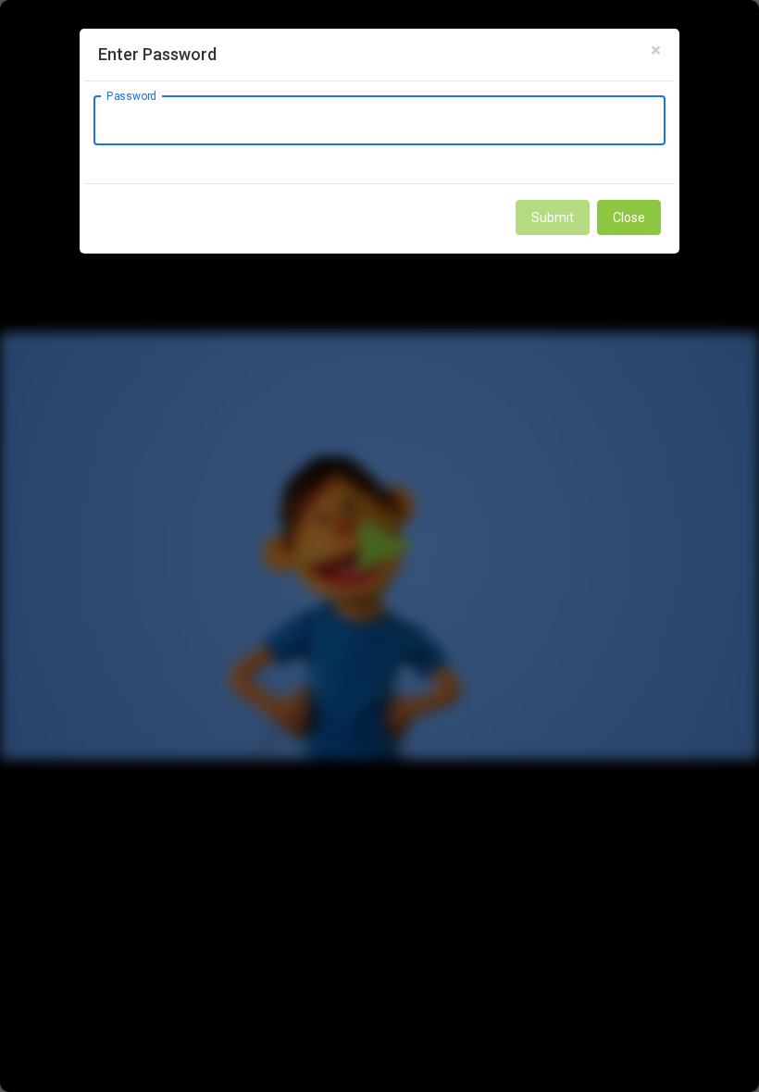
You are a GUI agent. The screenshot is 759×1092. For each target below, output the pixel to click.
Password (131, 95)
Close (629, 217)
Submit (552, 217)
